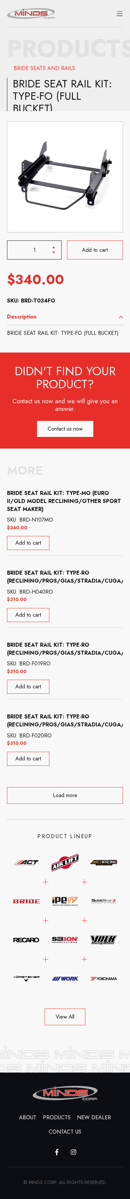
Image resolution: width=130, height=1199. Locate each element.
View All (65, 1017)
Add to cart (95, 249)
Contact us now (65, 429)
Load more (65, 795)
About (27, 1117)
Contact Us (65, 1132)
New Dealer (94, 1117)
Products (57, 1117)
